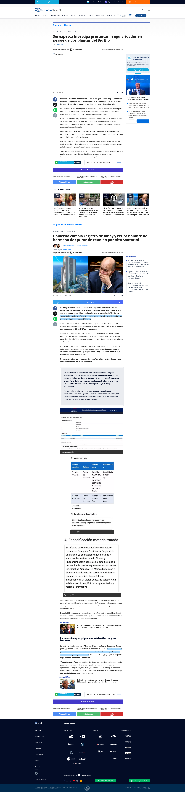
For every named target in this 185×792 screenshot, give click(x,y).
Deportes (73, 15)
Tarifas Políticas (40, 780)
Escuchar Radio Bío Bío (139, 2)
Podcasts (38, 15)
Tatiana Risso (60, 45)
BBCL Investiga (99, 15)
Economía (65, 15)
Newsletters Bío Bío (95, 2)
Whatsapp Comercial (106, 780)
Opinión (90, 15)
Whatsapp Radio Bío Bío (141, 781)
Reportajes (39, 767)
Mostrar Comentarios (88, 170)
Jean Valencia (66, 250)
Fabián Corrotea (69, 246)
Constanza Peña (82, 246)
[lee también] (68, 629)
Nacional (46, 15)
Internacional (55, 15)
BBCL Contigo (110, 15)
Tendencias (82, 15)
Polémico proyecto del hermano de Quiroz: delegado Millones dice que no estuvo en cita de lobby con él (97, 681)
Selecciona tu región (44, 2)
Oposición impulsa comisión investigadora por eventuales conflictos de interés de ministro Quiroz (99, 626)
